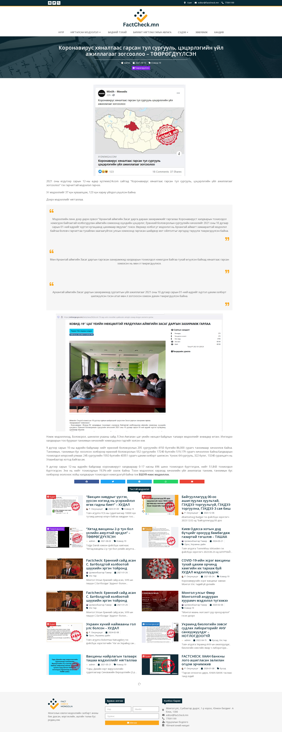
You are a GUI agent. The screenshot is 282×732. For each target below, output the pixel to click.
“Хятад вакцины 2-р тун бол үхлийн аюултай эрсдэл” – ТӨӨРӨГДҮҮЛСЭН (109, 533)
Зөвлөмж (202, 32)
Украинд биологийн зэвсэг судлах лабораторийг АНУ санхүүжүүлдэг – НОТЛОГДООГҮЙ (204, 630)
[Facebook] (50, 3)
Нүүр (61, 32)
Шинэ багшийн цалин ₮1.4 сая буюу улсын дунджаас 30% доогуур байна (204, 724)
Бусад (215, 640)
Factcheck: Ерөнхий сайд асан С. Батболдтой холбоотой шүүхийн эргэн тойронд (111, 564)
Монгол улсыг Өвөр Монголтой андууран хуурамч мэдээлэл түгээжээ (205, 596)
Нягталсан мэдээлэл (84, 32)
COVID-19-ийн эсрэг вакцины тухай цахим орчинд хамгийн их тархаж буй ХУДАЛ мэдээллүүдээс (206, 566)
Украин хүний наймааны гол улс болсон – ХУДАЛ (111, 626)
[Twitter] (54, 3)
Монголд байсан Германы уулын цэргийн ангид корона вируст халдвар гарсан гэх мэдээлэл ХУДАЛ (207, 690)
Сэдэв (182, 32)
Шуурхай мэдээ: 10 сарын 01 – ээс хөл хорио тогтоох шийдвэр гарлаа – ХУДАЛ (111, 724)
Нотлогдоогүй (152, 624)
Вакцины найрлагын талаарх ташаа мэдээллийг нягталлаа (111, 658)
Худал (52, 496)
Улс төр (93, 575)
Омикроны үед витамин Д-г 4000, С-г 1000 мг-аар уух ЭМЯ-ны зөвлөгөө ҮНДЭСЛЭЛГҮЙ (111, 688)
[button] (86, 481)
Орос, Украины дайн (195, 544)
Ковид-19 (156, 62)
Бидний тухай (117, 32)
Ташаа (148, 528)
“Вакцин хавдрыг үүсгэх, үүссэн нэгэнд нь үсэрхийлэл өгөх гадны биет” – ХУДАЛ (110, 501)
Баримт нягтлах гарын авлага (152, 32)
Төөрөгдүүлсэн (142, 68)
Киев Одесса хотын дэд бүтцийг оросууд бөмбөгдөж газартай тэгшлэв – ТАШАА (206, 533)
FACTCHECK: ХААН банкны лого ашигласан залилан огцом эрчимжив (203, 660)
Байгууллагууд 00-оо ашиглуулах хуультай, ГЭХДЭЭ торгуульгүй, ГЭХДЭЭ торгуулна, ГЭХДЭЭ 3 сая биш (206, 503)
